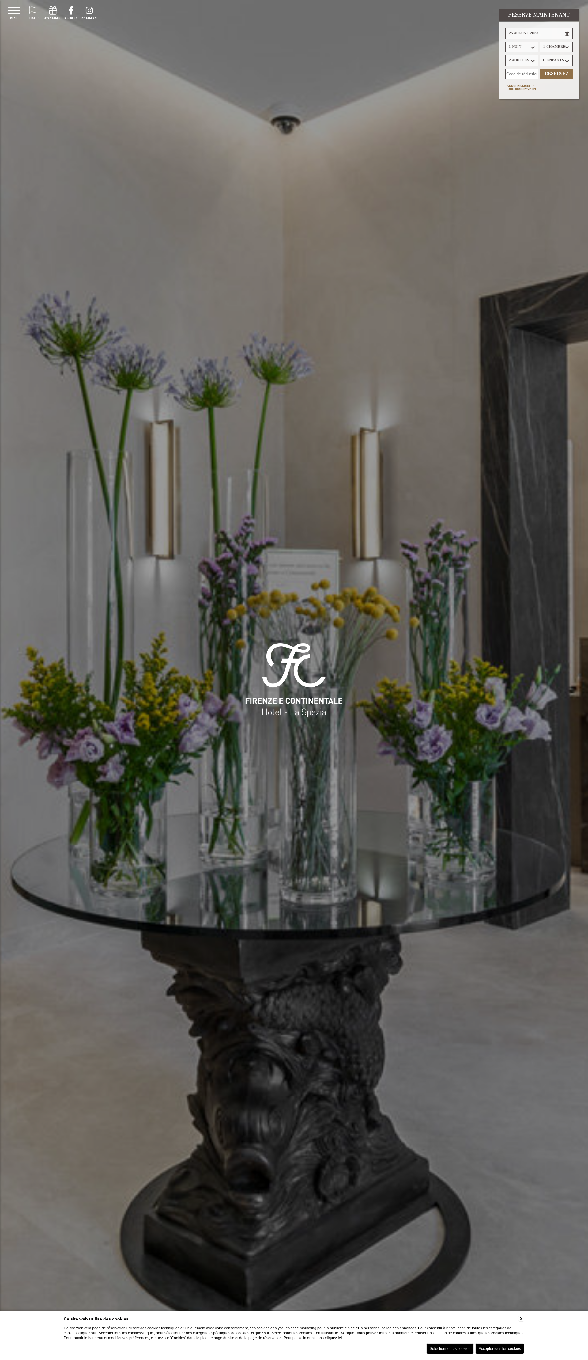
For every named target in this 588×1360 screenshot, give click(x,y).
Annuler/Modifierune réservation (522, 88)
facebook (70, 18)
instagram (89, 18)
